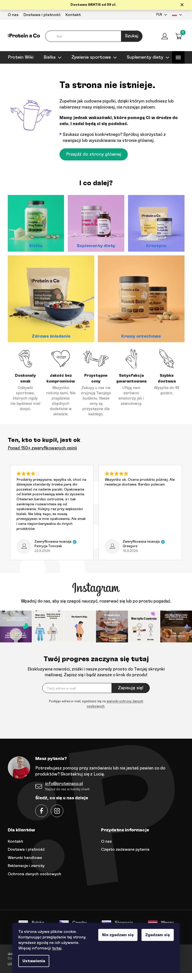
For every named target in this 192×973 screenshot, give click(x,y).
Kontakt (71, 15)
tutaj (55, 948)
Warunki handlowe (23, 857)
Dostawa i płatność (40, 15)
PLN (157, 14)
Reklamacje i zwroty (24, 865)
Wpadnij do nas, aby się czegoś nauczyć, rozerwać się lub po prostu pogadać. (94, 601)
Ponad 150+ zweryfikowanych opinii (40, 448)
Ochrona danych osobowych (32, 873)
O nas (11, 15)
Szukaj (129, 36)
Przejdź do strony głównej (92, 154)
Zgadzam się (156, 935)
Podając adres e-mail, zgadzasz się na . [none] (94, 703)
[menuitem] (18, 57)
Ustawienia (32, 961)
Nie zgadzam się (116, 935)
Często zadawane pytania (123, 849)
